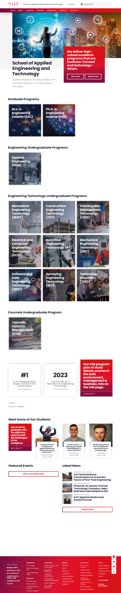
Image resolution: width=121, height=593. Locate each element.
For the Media (103, 580)
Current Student (103, 565)
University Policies (68, 581)
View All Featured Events (33, 474)
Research (63, 10)
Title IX (10, 584)
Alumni (100, 576)
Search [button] (81, 4)
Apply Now (75, 76)
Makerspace (51, 10)
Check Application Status (32, 573)
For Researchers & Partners (32, 587)
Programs (30, 10)
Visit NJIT (65, 565)
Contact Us (74, 10)
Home (12, 10)
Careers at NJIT (13, 581)
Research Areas (31, 581)
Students (40, 10)
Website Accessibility (102, 585)
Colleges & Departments (48, 575)
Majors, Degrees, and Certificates (51, 566)
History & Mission (67, 576)
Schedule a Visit (14, 570)
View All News (87, 509)
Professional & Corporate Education (51, 579)
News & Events (31, 584)
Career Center (85, 570)
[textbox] (96, 4)
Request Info (93, 76)
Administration (67, 579)
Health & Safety (85, 587)
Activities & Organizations (85, 579)
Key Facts (65, 571)
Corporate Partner (104, 571)
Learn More (88, 394)
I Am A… (101, 563)
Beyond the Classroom (48, 571)
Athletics (65, 584)
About (20, 10)
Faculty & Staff (103, 568)
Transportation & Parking (86, 583)
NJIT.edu (71, 4)
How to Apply (30, 565)
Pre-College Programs (48, 586)
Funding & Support (32, 591)
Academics (48, 563)
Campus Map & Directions (13, 577)
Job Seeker (101, 573)
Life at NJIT (84, 563)
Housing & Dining (85, 573)
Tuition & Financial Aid (32, 569)
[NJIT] (14, 4)
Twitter (114, 566)
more (114, 571)
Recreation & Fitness (87, 589)
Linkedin (21, 406)
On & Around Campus (84, 566)
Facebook (114, 556)
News (64, 568)
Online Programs (49, 583)
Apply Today (12, 565)
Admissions (30, 563)
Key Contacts (13, 573)
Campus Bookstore (86, 575)
